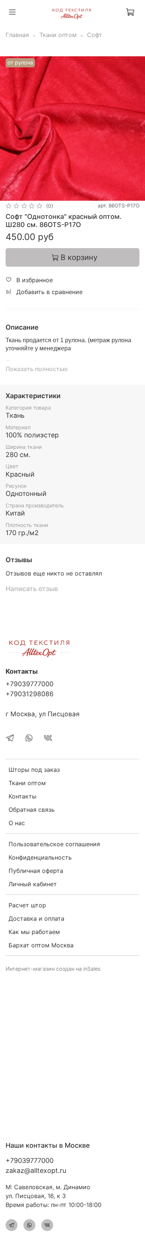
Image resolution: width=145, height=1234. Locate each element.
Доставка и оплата (36, 918)
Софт (94, 35)
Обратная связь (32, 809)
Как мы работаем (34, 931)
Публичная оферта (36, 870)
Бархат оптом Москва (41, 945)
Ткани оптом (58, 35)
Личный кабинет (33, 884)
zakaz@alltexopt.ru (36, 1170)
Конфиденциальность (40, 857)
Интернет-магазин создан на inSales (53, 968)
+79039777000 (30, 684)
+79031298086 (30, 694)
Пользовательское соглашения (54, 844)
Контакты (22, 796)
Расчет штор (27, 905)
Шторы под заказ (34, 769)
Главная (17, 35)
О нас (17, 823)
